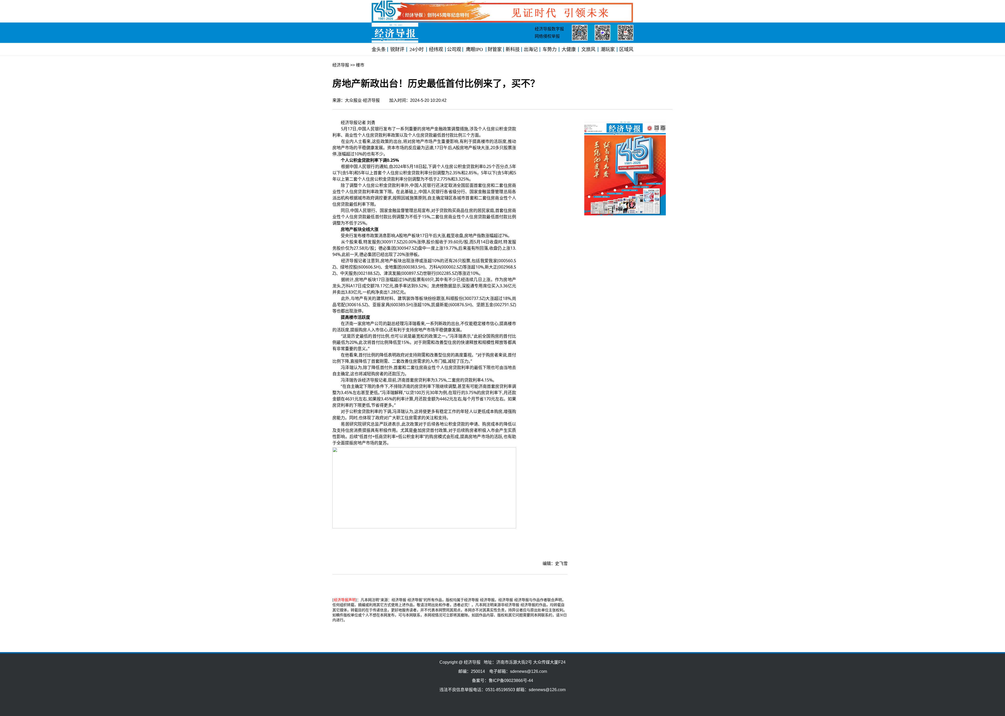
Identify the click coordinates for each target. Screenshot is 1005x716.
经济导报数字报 (549, 29)
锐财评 (397, 49)
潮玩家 (608, 49)
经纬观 (436, 49)
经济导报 (340, 65)
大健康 (569, 49)
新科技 (513, 49)
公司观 (454, 49)
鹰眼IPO (474, 49)
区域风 (626, 49)
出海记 (531, 49)
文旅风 (588, 49)
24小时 (417, 49)
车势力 (550, 49)
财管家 (495, 49)
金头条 (379, 49)
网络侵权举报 (547, 36)
